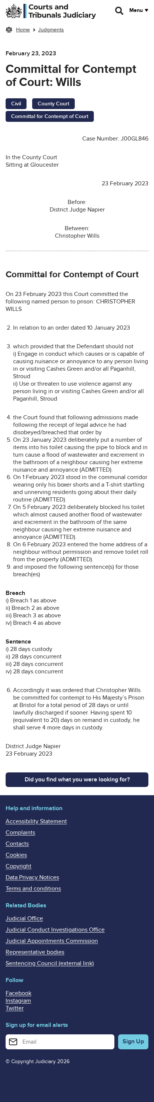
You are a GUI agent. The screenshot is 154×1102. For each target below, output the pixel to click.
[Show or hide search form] (119, 10)
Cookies (16, 855)
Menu (136, 10)
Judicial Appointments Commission (52, 941)
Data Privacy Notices (32, 877)
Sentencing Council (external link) (50, 963)
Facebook (18, 993)
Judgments (51, 30)
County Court (53, 104)
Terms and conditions (33, 888)
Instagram (18, 1000)
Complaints (20, 832)
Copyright (18, 866)
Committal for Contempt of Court (49, 116)
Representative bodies (35, 952)
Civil (16, 104)
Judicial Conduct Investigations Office (55, 929)
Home (23, 30)
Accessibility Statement (36, 821)
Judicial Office (24, 918)
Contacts (17, 844)
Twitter (15, 1008)
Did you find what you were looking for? (77, 779)
